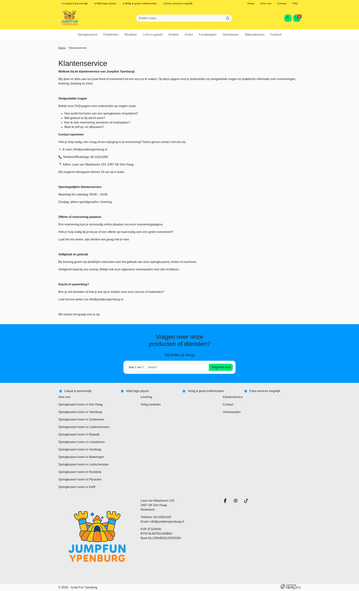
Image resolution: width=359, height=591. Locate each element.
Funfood (275, 34)
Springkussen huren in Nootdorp (79, 472)
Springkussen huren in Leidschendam (83, 464)
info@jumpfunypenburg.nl (167, 521)
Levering (146, 397)
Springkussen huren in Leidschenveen (83, 427)
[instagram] (236, 501)
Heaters (173, 34)
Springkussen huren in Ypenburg (80, 412)
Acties (189, 34)
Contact (281, 3)
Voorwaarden (232, 412)
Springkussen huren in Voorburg (79, 449)
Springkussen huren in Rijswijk (78, 434)
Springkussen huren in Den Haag (80, 404)
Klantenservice (233, 397)
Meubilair (131, 34)
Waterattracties (254, 34)
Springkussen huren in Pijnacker (80, 479)
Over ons (265, 3)
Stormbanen (231, 34)
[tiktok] (247, 501)
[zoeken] (227, 18)
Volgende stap (220, 367)
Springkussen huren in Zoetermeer (81, 419)
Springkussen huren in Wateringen (81, 457)
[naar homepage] (69, 18)
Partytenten (111, 34)
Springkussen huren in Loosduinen (81, 442)
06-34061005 (162, 517)
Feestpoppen (208, 34)
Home (250, 3)
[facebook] (226, 501)
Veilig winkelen (151, 404)
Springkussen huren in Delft (76, 487)
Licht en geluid (152, 34)
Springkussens (87, 34)
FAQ (295, 3)
